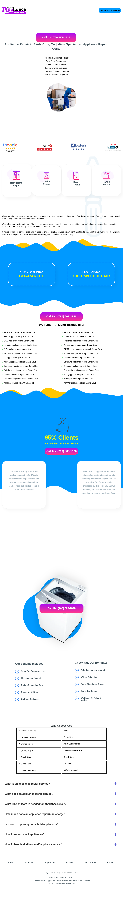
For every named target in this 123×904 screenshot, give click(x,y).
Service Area (90, 862)
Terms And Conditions (70, 873)
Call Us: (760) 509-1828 (110, 10)
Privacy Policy (55, 873)
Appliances (49, 862)
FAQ (46, 873)
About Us (28, 862)
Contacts (111, 862)
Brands (69, 862)
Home (10, 862)
